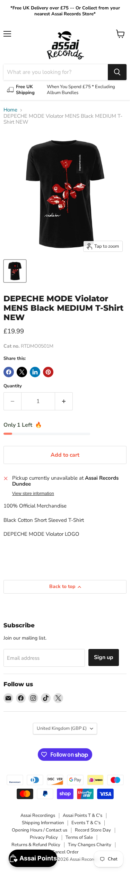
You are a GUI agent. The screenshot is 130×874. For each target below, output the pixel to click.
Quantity (12, 386)
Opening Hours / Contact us (39, 830)
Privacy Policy (44, 837)
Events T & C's (86, 823)
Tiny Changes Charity (89, 845)
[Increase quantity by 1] (64, 401)
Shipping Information (43, 823)
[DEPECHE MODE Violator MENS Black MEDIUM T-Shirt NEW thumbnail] (15, 271)
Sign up (103, 657)
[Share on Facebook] (8, 372)
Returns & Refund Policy (35, 845)
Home (10, 110)
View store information (33, 493)
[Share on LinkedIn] (35, 372)
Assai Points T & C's (82, 815)
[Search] (117, 72)
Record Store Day (93, 830)
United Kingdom (62, 728)
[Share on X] (22, 372)
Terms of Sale (79, 837)
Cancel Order (65, 852)
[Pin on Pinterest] (48, 372)
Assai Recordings (37, 815)
